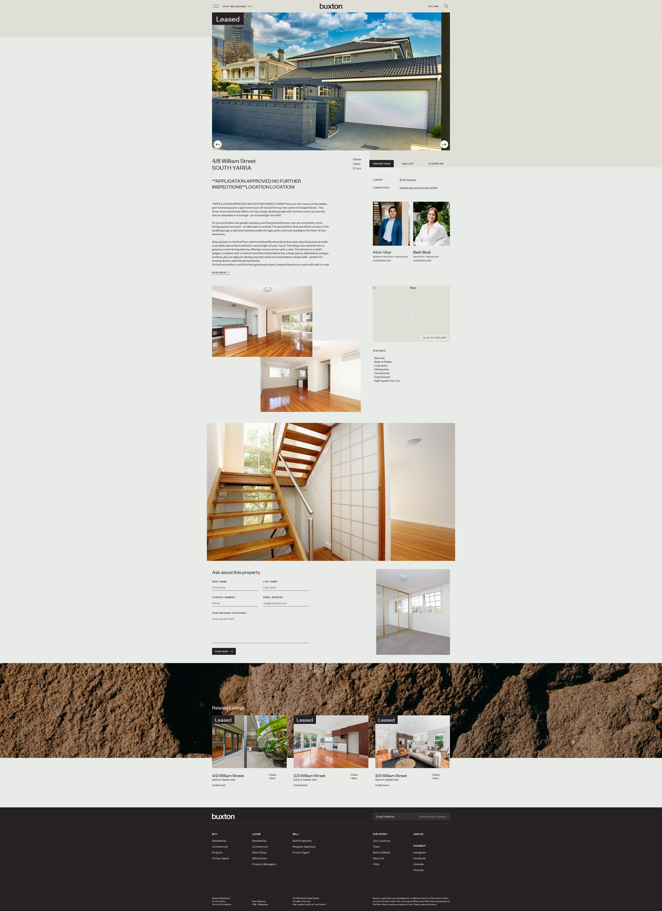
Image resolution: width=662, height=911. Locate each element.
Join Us (418, 834)
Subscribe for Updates (433, 816)
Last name (270, 581)
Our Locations (381, 840)
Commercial (220, 846)
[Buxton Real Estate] (230, 816)
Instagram (419, 852)
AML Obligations (260, 904)
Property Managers (264, 864)
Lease (256, 834)
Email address (273, 597)
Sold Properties (302, 840)
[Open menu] (216, 6)
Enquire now (381, 163)
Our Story (380, 834)
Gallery (408, 163)
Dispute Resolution (221, 898)
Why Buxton (259, 858)
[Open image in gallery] (310, 376)
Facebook (419, 858)
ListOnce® (309, 904)
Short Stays (259, 852)
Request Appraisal (304, 846)
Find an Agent (220, 858)
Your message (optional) (229, 612)
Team (376, 846)
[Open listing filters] (446, 6)
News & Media (381, 852)
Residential (219, 840)
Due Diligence (259, 901)
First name (219, 581)
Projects (217, 852)
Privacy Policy (219, 901)
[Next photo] (444, 144)
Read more (219, 272)
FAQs (376, 864)
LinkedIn (418, 864)
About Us (378, 858)
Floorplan (436, 163)
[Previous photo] (218, 144)
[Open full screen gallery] (331, 81)
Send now (221, 651)
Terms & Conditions (221, 904)
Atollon (322, 904)
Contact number (223, 597)
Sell (296, 834)
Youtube (418, 870)
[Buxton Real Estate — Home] (331, 6)
